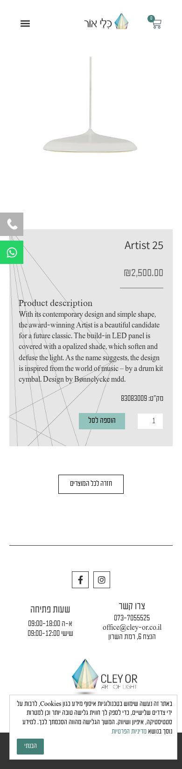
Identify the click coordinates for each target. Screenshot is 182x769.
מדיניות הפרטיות (129, 731)
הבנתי (30, 746)
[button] (25, 23)
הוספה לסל (102, 421)
